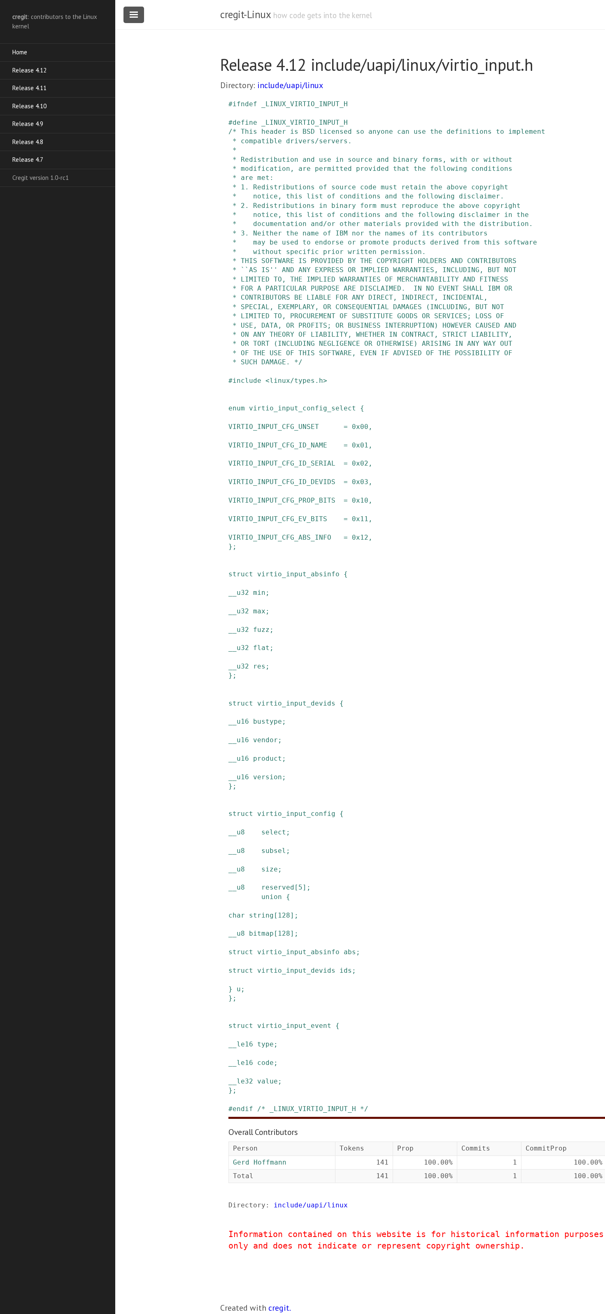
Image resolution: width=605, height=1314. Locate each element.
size (269, 869)
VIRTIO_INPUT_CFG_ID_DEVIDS (281, 482)
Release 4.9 (27, 124)
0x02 (360, 463)
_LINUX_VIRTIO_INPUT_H (304, 104)
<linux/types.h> (296, 380)
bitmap (261, 933)
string (261, 915)
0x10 (360, 500)
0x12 (360, 537)
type (265, 1044)
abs (350, 952)
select (273, 832)
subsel (273, 851)
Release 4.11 (29, 88)
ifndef (245, 104)
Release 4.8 (27, 142)
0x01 (360, 445)
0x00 (360, 427)
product (267, 758)
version (267, 777)
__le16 (240, 1044)
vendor (265, 740)
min (259, 592)
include (247, 380)
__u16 (238, 721)
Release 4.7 (27, 159)
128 (284, 915)
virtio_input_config (296, 814)
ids (346, 970)
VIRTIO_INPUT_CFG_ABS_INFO (279, 537)
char (236, 915)
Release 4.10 (29, 106)
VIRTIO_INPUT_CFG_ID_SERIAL (281, 463)
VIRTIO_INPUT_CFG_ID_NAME (277, 445)
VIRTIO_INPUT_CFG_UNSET (273, 427)
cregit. (279, 1307)
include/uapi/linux (290, 85)
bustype (267, 721)
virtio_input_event (294, 1026)
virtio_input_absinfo (298, 574)
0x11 (360, 519)
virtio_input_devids (296, 703)
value (267, 1081)
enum (236, 408)
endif (243, 1109)
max (259, 611)
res (259, 666)
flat (261, 648)
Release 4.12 (29, 70)
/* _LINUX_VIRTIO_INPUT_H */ (312, 1109)
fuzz (261, 630)
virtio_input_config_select (302, 408)
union (271, 897)
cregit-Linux (245, 14)
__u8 (236, 832)
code (265, 1063)
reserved (277, 887)
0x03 (360, 482)
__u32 (238, 592)
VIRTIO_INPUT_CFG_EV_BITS (277, 519)
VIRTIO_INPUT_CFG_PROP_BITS (281, 500)
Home (19, 52)
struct (240, 574)
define (245, 122)
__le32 (240, 1081)
